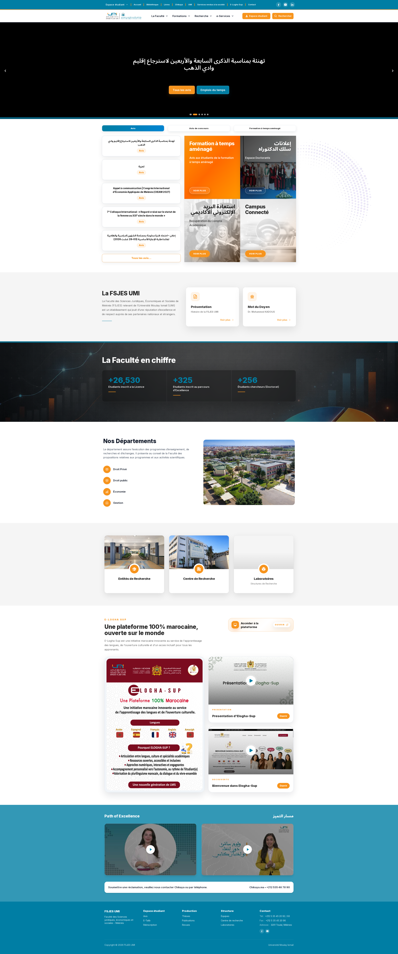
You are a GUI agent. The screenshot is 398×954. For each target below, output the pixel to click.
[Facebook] (278, 4)
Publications (188, 920)
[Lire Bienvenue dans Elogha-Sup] (250, 750)
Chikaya (179, 4)
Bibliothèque (152, 4)
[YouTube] (285, 4)
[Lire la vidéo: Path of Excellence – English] (150, 849)
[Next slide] (392, 70)
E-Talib (146, 920)
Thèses (186, 916)
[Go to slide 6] (207, 114)
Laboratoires (227, 925)
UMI (190, 4)
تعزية (199, 64)
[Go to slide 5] (205, 114)
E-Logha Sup (236, 4)
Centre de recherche (232, 920)
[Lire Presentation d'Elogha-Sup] (250, 681)
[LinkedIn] (292, 4)
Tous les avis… (141, 258)
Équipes (225, 916)
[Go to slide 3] (197, 114)
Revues (186, 925)
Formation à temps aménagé (265, 128)
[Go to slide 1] (190, 114)
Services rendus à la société (211, 4)
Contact (252, 4)
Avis (133, 128)
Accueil (137, 4)
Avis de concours (198, 128)
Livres (167, 4)
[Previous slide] (5, 70)
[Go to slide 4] (202, 114)
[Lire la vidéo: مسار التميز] (247, 849)
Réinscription (150, 925)
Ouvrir (283, 716)
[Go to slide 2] (193, 114)
